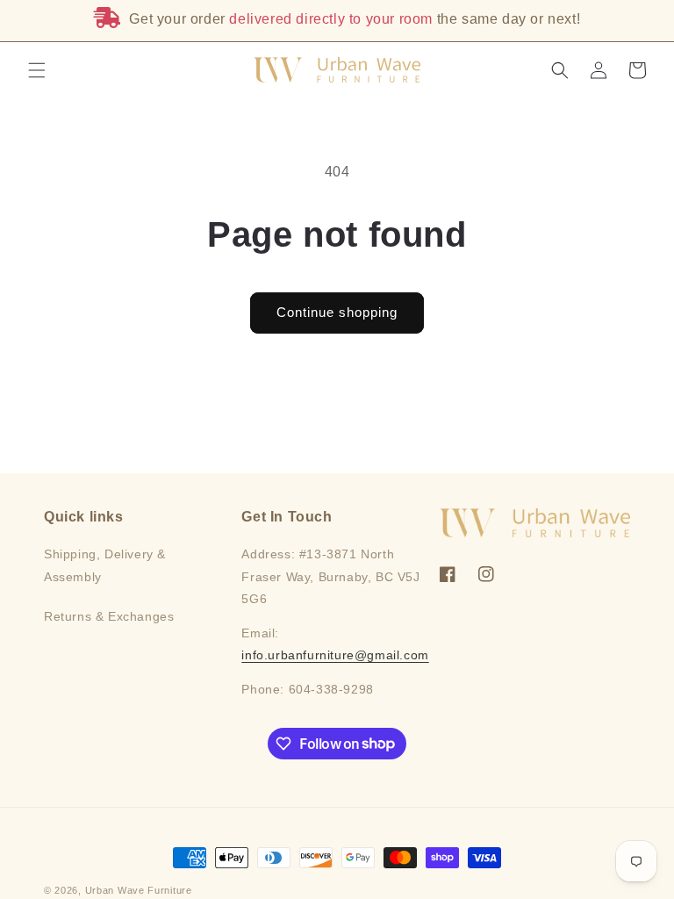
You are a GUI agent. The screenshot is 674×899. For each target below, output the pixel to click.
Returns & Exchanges (109, 616)
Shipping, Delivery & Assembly (105, 565)
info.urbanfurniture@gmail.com (334, 655)
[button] (37, 70)
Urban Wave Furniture (138, 890)
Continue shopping (337, 312)
